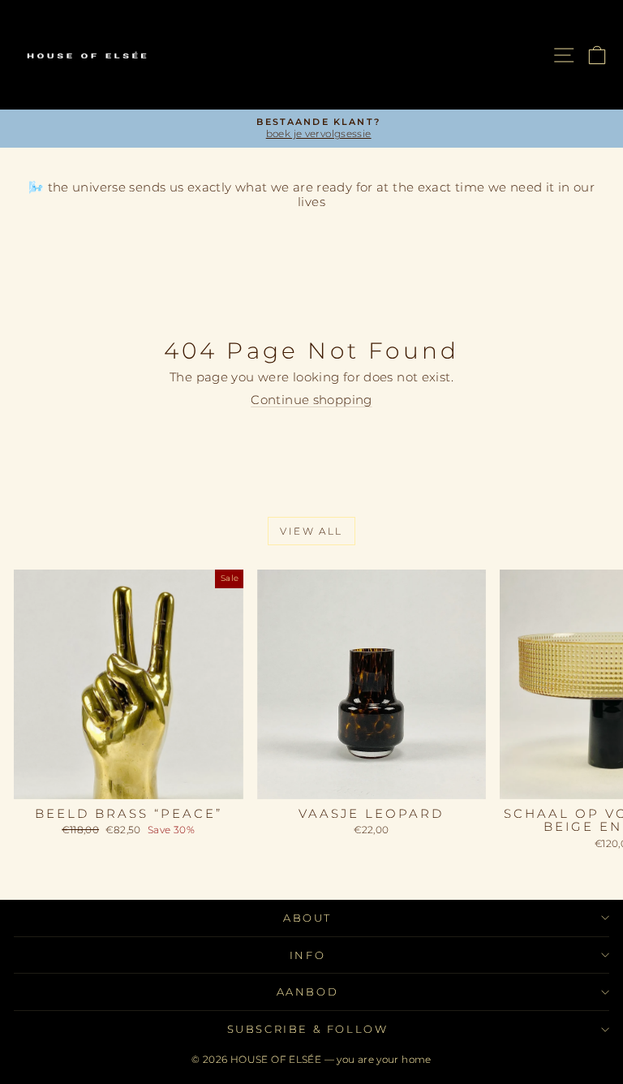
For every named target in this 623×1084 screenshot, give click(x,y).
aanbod (308, 991)
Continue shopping (311, 399)
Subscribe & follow (308, 1028)
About (307, 917)
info (307, 954)
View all (311, 531)
